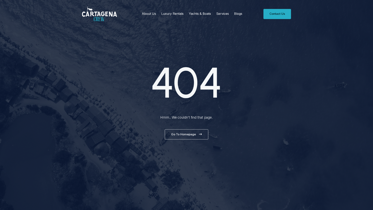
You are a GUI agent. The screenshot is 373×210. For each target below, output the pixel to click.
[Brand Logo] (99, 14)
